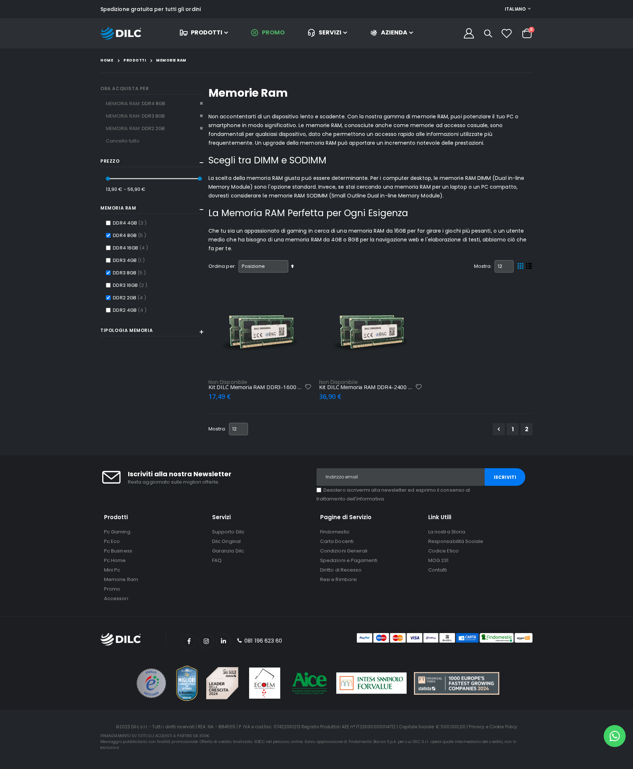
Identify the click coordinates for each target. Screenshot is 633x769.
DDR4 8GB (130, 235)
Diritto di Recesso (341, 569)
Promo (112, 588)
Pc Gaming (117, 531)
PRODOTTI (206, 32)
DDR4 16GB (131, 247)
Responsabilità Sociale (455, 541)
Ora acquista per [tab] (124, 89)
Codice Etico (443, 550)
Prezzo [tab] (110, 161)
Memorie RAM (171, 60)
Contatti (437, 569)
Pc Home (115, 560)
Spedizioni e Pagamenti (348, 560)
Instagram (206, 641)
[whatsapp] (615, 736)
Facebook (189, 641)
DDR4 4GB (130, 222)
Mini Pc (112, 569)
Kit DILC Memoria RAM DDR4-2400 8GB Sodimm (367, 387)
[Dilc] (120, 33)
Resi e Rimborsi (338, 579)
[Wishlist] (506, 33)
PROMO (273, 32)
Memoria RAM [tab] (118, 208)
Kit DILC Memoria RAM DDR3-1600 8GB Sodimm (256, 387)
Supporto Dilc (228, 531)
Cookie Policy (503, 727)
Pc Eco (112, 541)
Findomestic (334, 531)
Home (106, 60)
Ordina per (221, 266)
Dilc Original (226, 541)
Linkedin (223, 641)
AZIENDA (394, 32)
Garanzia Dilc (228, 550)
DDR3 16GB (131, 285)
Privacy (476, 727)
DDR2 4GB (130, 310)
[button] (308, 386)
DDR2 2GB (130, 297)
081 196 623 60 (262, 640)
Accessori (116, 598)
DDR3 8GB (130, 272)
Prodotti (134, 60)
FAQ (217, 560)
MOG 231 (438, 560)
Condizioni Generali (343, 550)
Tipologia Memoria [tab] (126, 330)
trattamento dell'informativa (350, 498)
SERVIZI (330, 32)
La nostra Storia (446, 531)
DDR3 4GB (130, 260)
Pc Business (118, 550)
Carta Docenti (336, 541)
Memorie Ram (121, 579)
